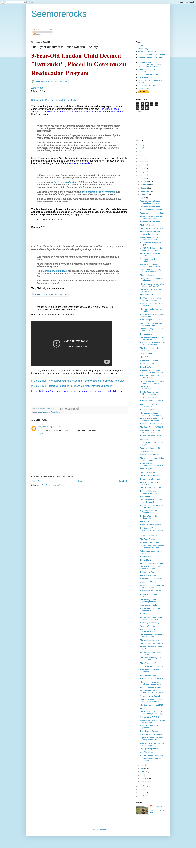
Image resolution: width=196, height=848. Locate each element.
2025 (141, 145)
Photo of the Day (146, 560)
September (145, 191)
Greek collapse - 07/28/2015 (151, 320)
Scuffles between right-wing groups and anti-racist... (151, 700)
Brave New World (147, 367)
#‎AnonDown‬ (145, 439)
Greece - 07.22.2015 (148, 582)
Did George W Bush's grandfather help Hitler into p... (151, 530)
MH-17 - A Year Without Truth (151, 563)
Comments (39, 34)
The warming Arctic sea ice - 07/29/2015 (151, 290)
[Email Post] (61, 408)
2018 (141, 168)
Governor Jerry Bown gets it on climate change (152, 587)
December (145, 181)
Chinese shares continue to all (152, 210)
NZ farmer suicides (147, 410)
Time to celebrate (147, 275)
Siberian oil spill (146, 451)
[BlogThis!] (69, 408)
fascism (40, 412)
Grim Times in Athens (148, 752)
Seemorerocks (59, 14)
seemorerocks (159, 806)
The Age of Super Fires (149, 749)
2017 (141, 172)
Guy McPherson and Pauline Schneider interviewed (151, 618)
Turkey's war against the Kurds (152, 213)
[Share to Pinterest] (77, 408)
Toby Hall (42, 427)
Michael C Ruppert (145, 88)
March (143, 775)
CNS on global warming (149, 623)
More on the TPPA (147, 295)
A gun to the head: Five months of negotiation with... (152, 739)
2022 (141, 155)
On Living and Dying (148, 675)
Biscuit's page (143, 49)
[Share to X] (71, 408)
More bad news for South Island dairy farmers (150, 233)
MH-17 (143, 708)
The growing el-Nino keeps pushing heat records (150, 601)
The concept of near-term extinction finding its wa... (151, 683)
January (144, 782)
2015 (141, 178)
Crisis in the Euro (147, 364)
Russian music (146, 334)
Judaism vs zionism (148, 397)
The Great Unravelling (149, 472)
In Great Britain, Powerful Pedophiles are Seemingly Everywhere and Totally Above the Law (77, 381)
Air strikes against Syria (149, 536)
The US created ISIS (148, 663)
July (142, 198)
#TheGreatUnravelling (149, 360)
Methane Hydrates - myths (148, 75)
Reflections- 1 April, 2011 (148, 52)
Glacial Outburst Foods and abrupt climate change (151, 265)
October (144, 188)
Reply (40, 434)
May (142, 768)
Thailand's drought (147, 225)
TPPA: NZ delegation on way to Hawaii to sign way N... (152, 382)
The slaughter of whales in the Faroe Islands (152, 459)
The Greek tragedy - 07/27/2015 (148, 388)
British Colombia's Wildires (150, 525)
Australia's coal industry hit (150, 542)
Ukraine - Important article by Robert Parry (151, 506)
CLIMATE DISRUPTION (149, 717)
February (144, 778)
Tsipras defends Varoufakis (150, 206)
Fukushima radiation (148, 575)
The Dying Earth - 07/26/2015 (151, 427)
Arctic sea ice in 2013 (148, 605)
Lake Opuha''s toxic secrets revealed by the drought (150, 405)
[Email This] (66, 408)
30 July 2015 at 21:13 (54, 427)
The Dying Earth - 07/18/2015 (151, 705)
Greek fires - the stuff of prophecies (149, 727)
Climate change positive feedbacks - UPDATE (147, 71)
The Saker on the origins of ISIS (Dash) (150, 659)
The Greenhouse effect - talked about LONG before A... (152, 285)
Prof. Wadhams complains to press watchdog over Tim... (151, 299)
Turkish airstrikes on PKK (150, 448)
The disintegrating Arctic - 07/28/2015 (150, 349)
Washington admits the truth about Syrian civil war (151, 238)
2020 (141, 162)
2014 (141, 786)
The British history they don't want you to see (151, 568)
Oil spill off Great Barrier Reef (151, 696)
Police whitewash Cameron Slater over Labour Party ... (151, 217)
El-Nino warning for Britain (150, 436)
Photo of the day (146, 497)
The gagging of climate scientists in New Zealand (151, 414)
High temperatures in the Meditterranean (150, 512)
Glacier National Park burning (151, 579)
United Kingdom (56, 412)
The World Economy (148, 539)
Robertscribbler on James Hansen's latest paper (150, 492)
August (143, 195)
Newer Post (36, 481)
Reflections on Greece (149, 731)
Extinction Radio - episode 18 (151, 401)
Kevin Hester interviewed (150, 479)
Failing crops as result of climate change (149, 377)
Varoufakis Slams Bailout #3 (151, 735)
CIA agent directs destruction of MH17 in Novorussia (152, 344)
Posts (37, 30)
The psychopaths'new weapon (152, 640)
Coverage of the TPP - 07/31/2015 (149, 260)
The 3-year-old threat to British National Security (152, 338)
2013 (141, 789)
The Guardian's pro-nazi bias (151, 476)
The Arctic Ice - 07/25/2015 (150, 488)
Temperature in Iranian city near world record (150, 271)
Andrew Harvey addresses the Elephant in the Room (152, 547)
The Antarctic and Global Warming (151, 55)
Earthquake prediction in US (151, 424)
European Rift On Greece (150, 222)
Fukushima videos (145, 77)
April (143, 772)
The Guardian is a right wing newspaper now (151, 324)
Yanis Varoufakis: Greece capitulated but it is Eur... (150, 202)
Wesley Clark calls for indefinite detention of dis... (152, 721)
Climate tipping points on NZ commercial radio (151, 609)
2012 (141, 793)
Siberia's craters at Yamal (150, 455)
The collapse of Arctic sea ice (151, 643)
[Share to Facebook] (74, 408)
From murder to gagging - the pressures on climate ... (151, 419)
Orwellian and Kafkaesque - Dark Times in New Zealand (152, 692)
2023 (141, 152)
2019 (141, 165)
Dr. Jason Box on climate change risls (150, 517)
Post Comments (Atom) (51, 485)
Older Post (123, 481)
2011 (141, 796)
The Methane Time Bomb (148, 85)
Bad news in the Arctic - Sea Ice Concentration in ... (152, 630)
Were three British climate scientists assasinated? (150, 431)
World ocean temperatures (150, 591)
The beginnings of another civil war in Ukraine (152, 636)
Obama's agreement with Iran (151, 687)
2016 (141, 175)
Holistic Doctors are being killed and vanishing (150, 393)
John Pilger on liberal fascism (151, 667)
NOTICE (143, 614)
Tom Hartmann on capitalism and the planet (151, 501)
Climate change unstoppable (151, 755)
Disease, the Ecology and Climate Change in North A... (152, 371)
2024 (141, 148)
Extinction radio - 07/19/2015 (151, 679)
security (47, 412)
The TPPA (144, 357)
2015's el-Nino (146, 354)
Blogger (103, 830)
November (145, 185)
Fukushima (144, 521)
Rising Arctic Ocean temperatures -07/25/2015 (151, 465)
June (143, 765)
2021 (141, 158)
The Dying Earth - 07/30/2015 (151, 229)
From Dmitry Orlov (147, 469)
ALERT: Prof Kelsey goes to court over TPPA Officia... (151, 249)
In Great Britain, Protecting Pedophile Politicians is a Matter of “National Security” (72, 386)
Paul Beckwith (145, 557)
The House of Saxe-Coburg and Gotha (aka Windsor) (151, 713)
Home (79, 481)
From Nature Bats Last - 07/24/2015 (149, 483)
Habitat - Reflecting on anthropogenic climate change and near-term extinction (150, 64)
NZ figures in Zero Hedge (150, 572)
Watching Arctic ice (147, 626)
